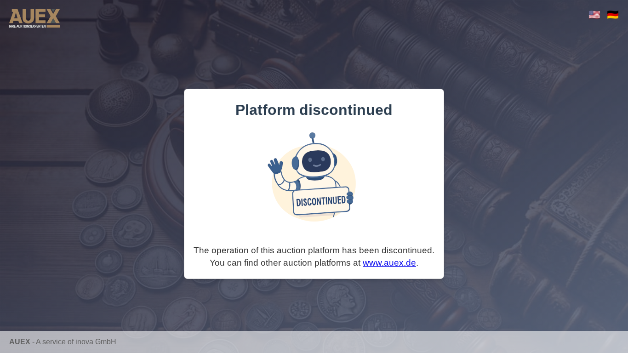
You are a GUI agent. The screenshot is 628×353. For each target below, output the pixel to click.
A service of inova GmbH (76, 342)
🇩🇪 (613, 14)
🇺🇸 (594, 14)
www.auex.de (389, 263)
